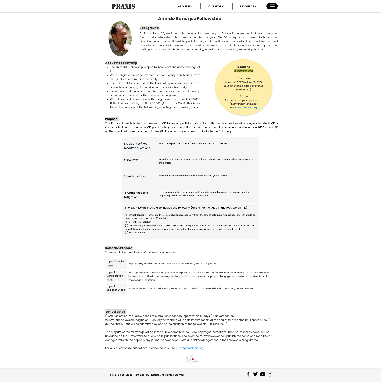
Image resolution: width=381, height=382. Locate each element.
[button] (272, 6)
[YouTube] (263, 374)
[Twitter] (255, 374)
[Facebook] (248, 374)
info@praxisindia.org (245, 107)
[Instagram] (270, 374)
